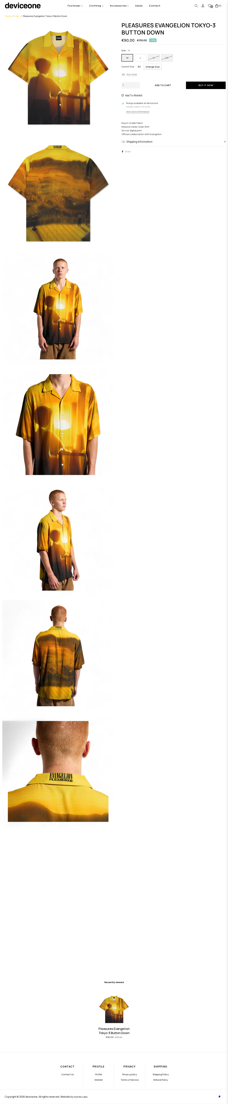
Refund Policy (160, 1079)
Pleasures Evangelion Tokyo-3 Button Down (114, 1031)
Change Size (153, 66)
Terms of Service (130, 1079)
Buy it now (206, 85)
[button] (196, 6)
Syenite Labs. (81, 1096)
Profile (98, 1074)
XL (154, 57)
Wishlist (98, 1079)
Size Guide (131, 74)
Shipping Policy (161, 1074)
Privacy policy (129, 1074)
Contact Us (67, 1074)
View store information (137, 111)
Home (8, 16)
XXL (167, 57)
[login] (203, 6)
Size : (125, 50)
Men (17, 16)
